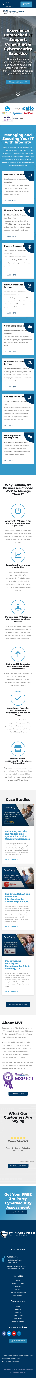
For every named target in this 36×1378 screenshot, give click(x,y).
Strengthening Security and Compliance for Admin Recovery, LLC (17, 965)
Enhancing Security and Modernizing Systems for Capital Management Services (17, 835)
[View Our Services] (18, 94)
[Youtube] (14, 1333)
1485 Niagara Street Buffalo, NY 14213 (14, 1261)
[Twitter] (9, 1333)
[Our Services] (18, 187)
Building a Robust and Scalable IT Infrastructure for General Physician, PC (17, 898)
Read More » (11, 859)
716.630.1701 (12, 1257)
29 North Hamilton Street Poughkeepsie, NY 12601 (16, 1267)
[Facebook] (4, 1333)
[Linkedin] (19, 1333)
